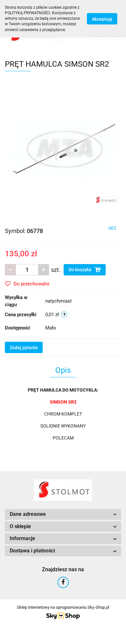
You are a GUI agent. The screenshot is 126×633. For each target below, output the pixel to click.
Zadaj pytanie (24, 347)
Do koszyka (80, 269)
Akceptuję (102, 18)
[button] (63, 514)
